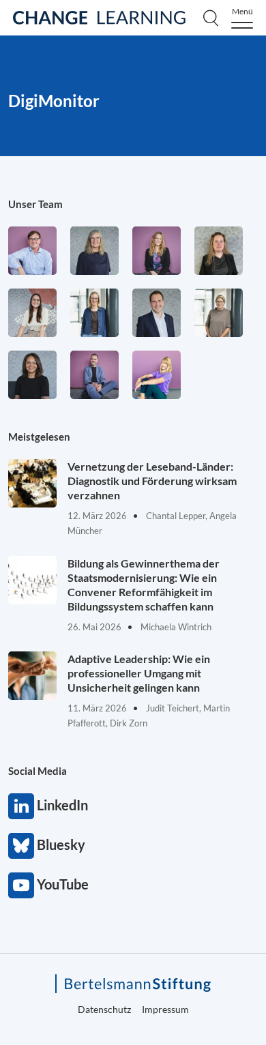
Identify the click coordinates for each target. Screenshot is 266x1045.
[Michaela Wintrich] (156, 375)
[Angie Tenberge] (32, 375)
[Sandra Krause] (218, 250)
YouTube (21, 885)
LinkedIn (21, 806)
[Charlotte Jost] (156, 250)
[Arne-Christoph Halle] (32, 250)
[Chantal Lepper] (32, 313)
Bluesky (21, 846)
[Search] (210, 17)
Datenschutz (104, 1009)
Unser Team (35, 204)
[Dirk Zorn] (94, 375)
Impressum (165, 1009)
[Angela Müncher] (94, 313)
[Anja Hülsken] (94, 250)
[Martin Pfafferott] (156, 313)
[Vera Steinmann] (218, 313)
